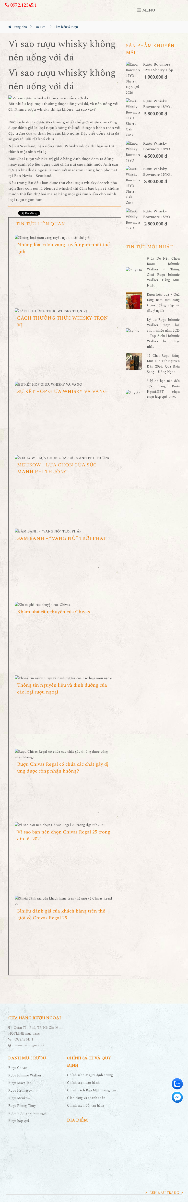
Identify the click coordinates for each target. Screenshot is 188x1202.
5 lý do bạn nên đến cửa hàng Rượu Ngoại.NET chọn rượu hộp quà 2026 (163, 389)
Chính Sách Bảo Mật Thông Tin (91, 1090)
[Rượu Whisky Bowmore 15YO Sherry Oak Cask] (134, 186)
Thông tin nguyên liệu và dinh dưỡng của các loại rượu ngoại (62, 688)
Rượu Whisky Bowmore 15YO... (157, 171)
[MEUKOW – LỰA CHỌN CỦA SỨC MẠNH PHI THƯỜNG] (65, 458)
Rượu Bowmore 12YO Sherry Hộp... (159, 67)
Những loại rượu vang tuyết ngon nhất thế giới (63, 248)
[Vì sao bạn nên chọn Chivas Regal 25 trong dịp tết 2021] (65, 825)
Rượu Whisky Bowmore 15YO (156, 214)
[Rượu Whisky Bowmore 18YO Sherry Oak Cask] (134, 118)
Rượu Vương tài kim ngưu (27, 1113)
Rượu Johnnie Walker (24, 1075)
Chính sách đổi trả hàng (85, 1105)
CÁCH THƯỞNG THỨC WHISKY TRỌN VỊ (62, 321)
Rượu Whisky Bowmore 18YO (156, 146)
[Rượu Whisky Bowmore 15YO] (134, 219)
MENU (148, 10)
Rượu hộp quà (19, 1120)
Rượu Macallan (20, 1083)
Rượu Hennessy (20, 1090)
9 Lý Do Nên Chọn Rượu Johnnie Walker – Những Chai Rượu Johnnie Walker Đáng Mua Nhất (163, 272)
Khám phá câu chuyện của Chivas (53, 611)
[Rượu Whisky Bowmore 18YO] (134, 152)
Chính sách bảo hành (83, 1082)
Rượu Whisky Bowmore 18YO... (157, 104)
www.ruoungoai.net (30, 1045)
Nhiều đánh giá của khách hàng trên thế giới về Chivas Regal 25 (61, 914)
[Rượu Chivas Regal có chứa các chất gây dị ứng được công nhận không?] (65, 754)
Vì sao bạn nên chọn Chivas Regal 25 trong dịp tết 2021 (63, 835)
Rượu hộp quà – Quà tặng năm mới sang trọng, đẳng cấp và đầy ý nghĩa (163, 302)
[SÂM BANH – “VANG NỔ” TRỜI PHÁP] (65, 531)
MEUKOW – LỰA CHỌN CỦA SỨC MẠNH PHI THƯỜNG (57, 468)
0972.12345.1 (23, 5)
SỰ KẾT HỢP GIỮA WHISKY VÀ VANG (62, 391)
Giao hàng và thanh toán (86, 1097)
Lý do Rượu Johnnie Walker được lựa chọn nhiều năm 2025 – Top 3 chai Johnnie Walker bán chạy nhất (163, 333)
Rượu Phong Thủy (22, 1105)
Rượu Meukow (19, 1098)
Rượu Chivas (17, 1067)
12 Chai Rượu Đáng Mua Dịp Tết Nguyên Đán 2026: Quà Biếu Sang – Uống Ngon (163, 363)
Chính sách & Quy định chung (90, 1075)
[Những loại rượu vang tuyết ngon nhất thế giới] (65, 238)
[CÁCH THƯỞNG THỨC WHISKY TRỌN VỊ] (65, 311)
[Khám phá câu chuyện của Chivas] (65, 605)
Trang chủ (19, 26)
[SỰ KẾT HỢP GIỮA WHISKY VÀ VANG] (65, 384)
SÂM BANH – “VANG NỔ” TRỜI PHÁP (61, 538)
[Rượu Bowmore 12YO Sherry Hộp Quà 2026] (134, 78)
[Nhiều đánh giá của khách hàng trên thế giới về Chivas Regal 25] (65, 901)
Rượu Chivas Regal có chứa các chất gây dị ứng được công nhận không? (62, 767)
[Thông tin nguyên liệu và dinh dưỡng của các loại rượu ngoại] (65, 678)
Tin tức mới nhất (149, 247)
